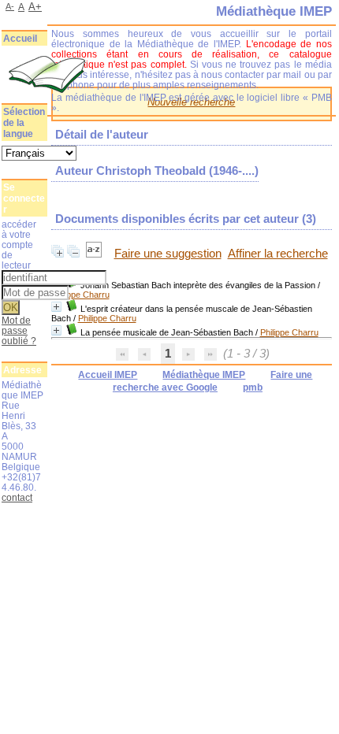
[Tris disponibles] (95, 253)
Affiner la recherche (278, 253)
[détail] (56, 307)
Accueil (20, 38)
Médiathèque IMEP (203, 374)
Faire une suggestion (168, 253)
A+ (35, 7)
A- (10, 6)
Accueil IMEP (107, 374)
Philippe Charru (80, 294)
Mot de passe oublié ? (19, 330)
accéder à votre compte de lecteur (19, 244)
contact (17, 497)
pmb (253, 387)
